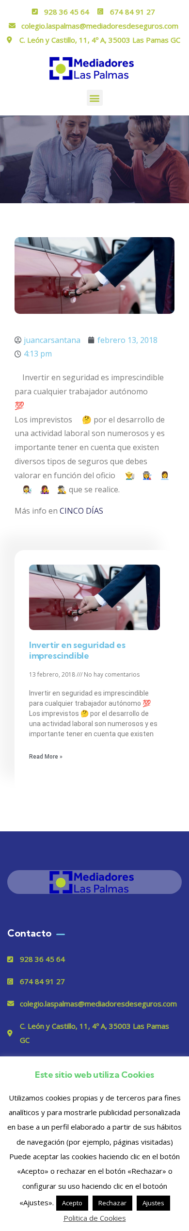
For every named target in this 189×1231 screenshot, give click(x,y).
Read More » (46, 756)
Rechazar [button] (112, 1203)
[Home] (94, 882)
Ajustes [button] (153, 1203)
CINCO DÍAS (81, 510)
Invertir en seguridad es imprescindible (77, 650)
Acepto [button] (72, 1203)
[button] (95, 98)
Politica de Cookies (94, 1218)
